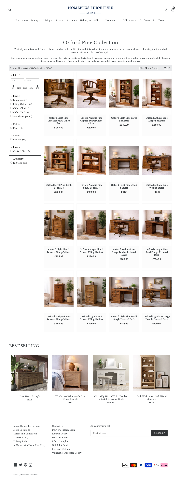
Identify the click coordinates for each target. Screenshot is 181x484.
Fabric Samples (60, 441)
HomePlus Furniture (29, 475)
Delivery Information (63, 430)
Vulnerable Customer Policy (66, 453)
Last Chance (159, 20)
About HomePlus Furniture (27, 426)
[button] (165, 68)
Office (99, 20)
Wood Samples (60, 437)
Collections (130, 20)
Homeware (112, 20)
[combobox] (12, 10)
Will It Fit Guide (60, 445)
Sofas (60, 20)
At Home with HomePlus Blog (29, 445)
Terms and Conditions (25, 433)
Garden (145, 20)
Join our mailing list (100, 426)
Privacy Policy (21, 441)
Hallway (86, 20)
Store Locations (21, 430)
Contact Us (57, 426)
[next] (169, 380)
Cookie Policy (20, 437)
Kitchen (72, 20)
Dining (36, 20)
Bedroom (22, 20)
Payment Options (61, 449)
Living (49, 20)
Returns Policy (59, 433)
